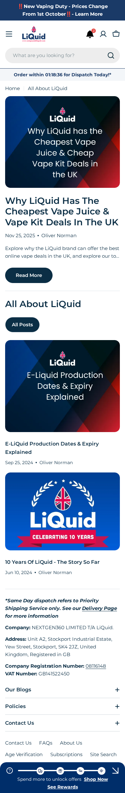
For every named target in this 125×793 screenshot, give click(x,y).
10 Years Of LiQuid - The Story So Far (52, 562)
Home (12, 88)
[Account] (103, 34)
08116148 (96, 666)
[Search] (111, 55)
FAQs (45, 743)
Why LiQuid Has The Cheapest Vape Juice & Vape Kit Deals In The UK (61, 211)
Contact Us (18, 743)
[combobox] (62, 55)
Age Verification (24, 754)
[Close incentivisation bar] (115, 770)
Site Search (103, 754)
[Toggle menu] (9, 34)
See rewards (62, 787)
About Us (71, 743)
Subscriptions (66, 754)
